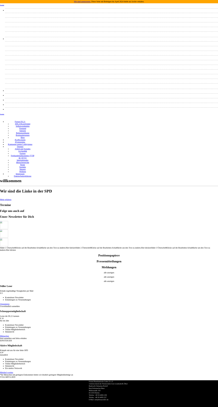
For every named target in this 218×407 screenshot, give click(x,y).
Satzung (111, 29)
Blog (112, 33)
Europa (111, 52)
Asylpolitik (111, 48)
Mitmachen (4, 336)
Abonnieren (4, 304)
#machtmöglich (111, 95)
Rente (111, 71)
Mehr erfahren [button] (5, 200)
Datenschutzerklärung (111, 109)
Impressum (111, 105)
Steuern (111, 80)
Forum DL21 (111, 10)
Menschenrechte (111, 66)
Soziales (111, 76)
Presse (111, 91)
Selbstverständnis (111, 19)
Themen (111, 39)
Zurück (2, 5)
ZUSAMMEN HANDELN (111, 100)
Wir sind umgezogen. (82, 2)
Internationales (111, 62)
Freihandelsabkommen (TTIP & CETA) (111, 57)
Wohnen (111, 85)
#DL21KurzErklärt (111, 15)
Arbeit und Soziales (111, 43)
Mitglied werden (6, 372)
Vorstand (111, 24)
